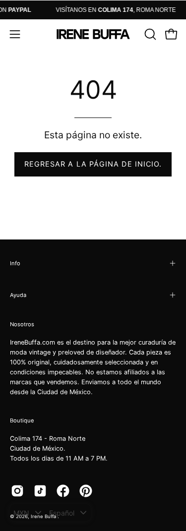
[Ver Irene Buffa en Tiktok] (40, 490)
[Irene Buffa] (93, 34)
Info (15, 263)
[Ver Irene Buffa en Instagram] (17, 490)
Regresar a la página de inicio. (93, 164)
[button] (149, 34)
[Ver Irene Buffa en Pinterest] (85, 490)
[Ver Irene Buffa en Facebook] (63, 490)
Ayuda (18, 295)
